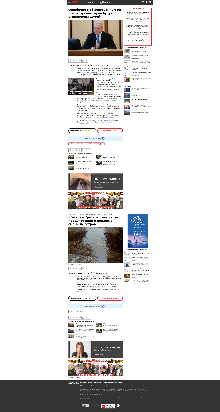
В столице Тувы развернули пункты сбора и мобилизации (84, 162)
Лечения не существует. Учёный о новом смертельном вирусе (140, 50)
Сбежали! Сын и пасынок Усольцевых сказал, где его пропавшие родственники (141, 74)
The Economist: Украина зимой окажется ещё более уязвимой (139, 100)
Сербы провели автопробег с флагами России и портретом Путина (141, 106)
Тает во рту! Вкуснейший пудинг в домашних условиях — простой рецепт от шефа (140, 79)
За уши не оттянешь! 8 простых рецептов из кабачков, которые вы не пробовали (141, 276)
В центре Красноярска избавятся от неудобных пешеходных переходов (137, 33)
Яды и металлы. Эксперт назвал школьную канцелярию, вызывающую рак (139, 57)
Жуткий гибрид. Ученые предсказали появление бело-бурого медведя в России (141, 270)
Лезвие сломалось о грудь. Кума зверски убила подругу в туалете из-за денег (138, 40)
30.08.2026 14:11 (72, 214)
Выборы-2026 (97, 382)
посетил (107, 120)
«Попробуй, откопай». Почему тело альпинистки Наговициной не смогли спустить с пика (140, 264)
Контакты (83, 382)
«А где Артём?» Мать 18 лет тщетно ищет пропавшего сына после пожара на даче (140, 281)
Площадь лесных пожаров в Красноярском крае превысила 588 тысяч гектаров (84, 325)
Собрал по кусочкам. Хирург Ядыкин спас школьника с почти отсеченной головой (141, 68)
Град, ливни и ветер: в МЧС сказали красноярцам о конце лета (137, 12)
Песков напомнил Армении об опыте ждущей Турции (141, 94)
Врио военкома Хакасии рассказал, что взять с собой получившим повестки (83, 168)
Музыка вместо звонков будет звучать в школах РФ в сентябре (139, 111)
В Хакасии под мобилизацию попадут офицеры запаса (83, 156)
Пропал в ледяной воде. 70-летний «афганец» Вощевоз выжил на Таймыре (138, 20)
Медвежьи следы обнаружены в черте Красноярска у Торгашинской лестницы (137, 26)
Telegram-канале (88, 76)
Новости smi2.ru (74, 209)
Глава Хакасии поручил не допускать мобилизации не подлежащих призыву (110, 163)
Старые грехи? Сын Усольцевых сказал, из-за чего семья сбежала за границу (141, 259)
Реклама (90, 382)
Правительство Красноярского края (78, 56)
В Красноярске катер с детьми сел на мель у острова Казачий (112, 324)
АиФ (80, 264)
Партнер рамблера (95, 405)
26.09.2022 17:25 (72, 7)
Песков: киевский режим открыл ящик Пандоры (140, 89)
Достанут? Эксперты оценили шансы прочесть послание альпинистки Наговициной (141, 253)
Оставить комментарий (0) (110, 130)
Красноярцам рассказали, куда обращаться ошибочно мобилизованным (111, 157)
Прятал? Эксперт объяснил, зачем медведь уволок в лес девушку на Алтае (140, 62)
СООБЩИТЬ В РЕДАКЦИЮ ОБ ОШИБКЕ (112, 382)
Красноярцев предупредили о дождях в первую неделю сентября (111, 331)
